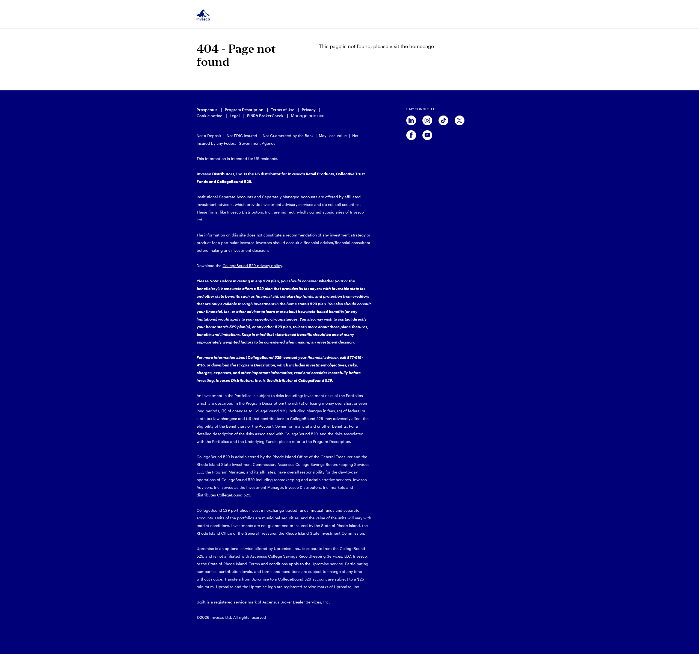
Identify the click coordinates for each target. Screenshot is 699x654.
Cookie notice (209, 115)
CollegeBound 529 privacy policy (252, 265)
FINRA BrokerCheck (265, 115)
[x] (459, 120)
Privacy (309, 109)
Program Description (244, 109)
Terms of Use (282, 109)
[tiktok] (443, 120)
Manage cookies (307, 115)
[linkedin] (411, 120)
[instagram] (427, 120)
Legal (235, 115)
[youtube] (427, 135)
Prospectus (207, 109)
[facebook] (411, 135)
